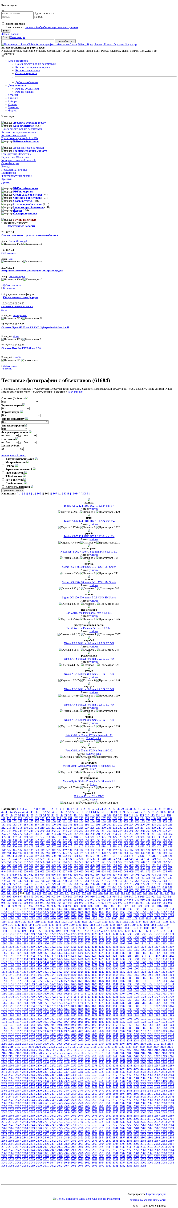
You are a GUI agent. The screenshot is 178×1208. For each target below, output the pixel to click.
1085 (150, 915)
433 (26, 849)
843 (65, 890)
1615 (4, 984)
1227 (87, 934)
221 (53, 827)
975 (109, 902)
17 (72, 808)
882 (112, 893)
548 (148, 858)
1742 (18, 999)
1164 (166, 924)
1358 (129, 949)
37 (155, 808)
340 (26, 840)
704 (154, 874)
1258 (129, 937)
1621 (46, 984)
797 (154, 884)
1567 (18, 977)
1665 (4, 990)
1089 (4, 918)
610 (148, 865)
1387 (157, 952)
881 (106, 893)
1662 (157, 987)
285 (65, 833)
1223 (60, 934)
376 (53, 843)
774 (26, 884)
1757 (122, 999)
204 (131, 824)
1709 (136, 993)
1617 (18, 984)
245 (15, 830)
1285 (143, 940)
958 (15, 902)
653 (42, 871)
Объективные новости (21, 225)
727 (109, 877)
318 (76, 837)
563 (59, 862)
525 (20, 858)
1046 (53, 912)
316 (64, 837)
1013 (166, 905)
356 (115, 840)
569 (92, 862)
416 (103, 846)
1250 (73, 937)
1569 (32, 977)
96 (52, 815)
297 (131, 833)
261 (104, 830)
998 (65, 905)
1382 (122, 952)
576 (131, 862)
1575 (73, 977)
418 (114, 846)
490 (170, 852)
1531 (115, 971)
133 (81, 818)
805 (26, 887)
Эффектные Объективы (15, 157)
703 (148, 874)
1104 (107, 918)
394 (154, 843)
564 (65, 862)
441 (70, 849)
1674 (67, 990)
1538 (164, 971)
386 (109, 843)
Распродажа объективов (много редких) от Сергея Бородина (32, 270)
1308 (129, 943)
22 (93, 808)
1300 (73, 943)
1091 (18, 918)
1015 (11, 909)
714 (37, 877)
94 (44, 815)
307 (15, 837)
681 (26, 874)
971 (87, 902)
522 (3, 858)
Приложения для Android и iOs (19, 138)
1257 (122, 937)
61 (82, 812)
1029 (108, 909)
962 (37, 902)
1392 (18, 956)
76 (144, 812)
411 (76, 846)
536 (81, 858)
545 (131, 858)
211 (170, 824)
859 (154, 890)
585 (9, 865)
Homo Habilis (93, 738)
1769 (32, 1002)
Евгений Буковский (18, 241)
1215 (4, 934)
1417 (18, 959)
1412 (157, 956)
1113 (168, 918)
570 (98, 862)
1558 (129, 974)
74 (136, 812)
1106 (121, 918)
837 (31, 890)
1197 (51, 930)
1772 (53, 1002)
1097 (60, 918)
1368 (25, 952)
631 (92, 868)
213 (9, 827)
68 (111, 812)
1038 (171, 909)
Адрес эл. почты (44, 13)
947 (126, 899)
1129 (104, 921)
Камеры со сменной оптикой (18, 160)
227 (87, 827)
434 (31, 849)
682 (31, 874)
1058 (136, 912)
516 (142, 855)
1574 (67, 977)
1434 (136, 959)
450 (120, 849)
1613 (164, 981)
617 (15, 868)
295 (120, 833)
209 (159, 824)
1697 (53, 993)
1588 (164, 977)
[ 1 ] (19, 493)
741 (15, 880)
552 (170, 858)
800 (170, 884)
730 (126, 877)
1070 (46, 915)
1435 (143, 959)
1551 (80, 974)
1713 (164, 993)
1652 (87, 987)
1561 (150, 974)
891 (162, 893)
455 (148, 849)
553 (3, 862)
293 (109, 833)
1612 (157, 981)
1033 (136, 909)
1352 (87, 949)
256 (76, 830)
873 (61, 893)
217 (31, 827)
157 (42, 821)
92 (36, 815)
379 (70, 843)
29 (122, 808)
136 (98, 818)
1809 (136, 1006)
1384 (136, 952)
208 (154, 824)
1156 (112, 924)
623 (48, 868)
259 (92, 830)
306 (9, 837)
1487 (157, 965)
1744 (32, 999)
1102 (94, 918)
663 (98, 871)
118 (169, 815)
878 (89, 893)
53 (48, 812)
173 (131, 821)
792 (126, 884)
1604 (101, 981)
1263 (164, 937)
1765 (4, 1002)
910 (92, 896)
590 (37, 865)
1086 (157, 915)
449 (115, 849)
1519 (32, 971)
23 (97, 808)
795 (142, 884)
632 (98, 868)
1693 (25, 993)
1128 (98, 921)
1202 (86, 930)
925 (3, 899)
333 (159, 837)
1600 (73, 981)
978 (126, 902)
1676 (80, 990)
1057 (129, 912)
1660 (143, 987)
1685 (143, 990)
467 (42, 852)
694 (98, 874)
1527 (87, 971)
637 (126, 868)
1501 (80, 968)
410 (70, 846)
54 (52, 812)
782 (70, 884)
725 (98, 877)
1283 (129, 940)
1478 (94, 965)
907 (76, 896)
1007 (125, 905)
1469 (32, 965)
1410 (143, 956)
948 (131, 899)
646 (3, 871)
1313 (164, 943)
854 (126, 890)
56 (61, 812)
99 (65, 815)
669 (131, 871)
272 (165, 830)
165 (87, 821)
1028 (101, 909)
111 (131, 815)
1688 (164, 990)
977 (120, 902)
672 (148, 871)
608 (137, 865)
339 (20, 840)
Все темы (7, 368)
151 (9, 821)
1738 (164, 996)
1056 (122, 912)
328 (131, 837)
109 (120, 815)
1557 (122, 974)
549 (154, 858)
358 (126, 840)
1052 (94, 912)
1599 (67, 981)
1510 (143, 968)
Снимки (13, 97)
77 (148, 812)
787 (98, 884)
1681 (115, 990)
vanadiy (17, 357)
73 (132, 812)
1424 (67, 959)
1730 (108, 996)
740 (9, 880)
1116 (17, 921)
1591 (11, 981)
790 (115, 884)
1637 (157, 984)
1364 (171, 949)
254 (65, 830)
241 (165, 827)
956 (3, 902)
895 (9, 896)
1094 (39, 918)
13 (55, 808)
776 (37, 884)
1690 (4, 993)
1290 (4, 943)
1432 (122, 959)
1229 (101, 934)
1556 (115, 974)
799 (165, 884)
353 (98, 840)
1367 (18, 952)
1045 (46, 912)
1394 (32, 956)
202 (120, 824)
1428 (94, 959)
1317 (18, 946)
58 (69, 812)
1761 (150, 999)
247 (26, 830)
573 (115, 862)
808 (42, 887)
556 (20, 862)
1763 (164, 999)
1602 (87, 981)
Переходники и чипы (14, 169)
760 (120, 880)
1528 (94, 971)
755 (92, 880)
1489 (171, 965)
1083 (136, 915)
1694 (32, 993)
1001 (83, 905)
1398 (60, 956)
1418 (25, 959)
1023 (67, 909)
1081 (122, 915)
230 (104, 827)
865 (15, 893)
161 (65, 821)
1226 (80, 934)
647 (9, 871)
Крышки (6, 179)
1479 (101, 965)
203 (126, 824)
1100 (80, 918)
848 (92, 890)
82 (169, 812)
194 (76, 824)
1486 (150, 965)
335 (170, 837)
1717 (18, 996)
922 (159, 896)
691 (81, 874)
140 (120, 818)
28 (118, 808)
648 (15, 871)
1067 (25, 915)
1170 (38, 927)
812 (64, 887)
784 (81, 884)
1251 (80, 937)
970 (81, 902)
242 (170, 827)
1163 (160, 924)
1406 (115, 956)
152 (15, 821)
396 (165, 843)
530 (48, 858)
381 (81, 843)
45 (15, 812)
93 (40, 815)
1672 (53, 990)
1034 (143, 909)
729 (120, 877)
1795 (39, 1006)
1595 (39, 981)
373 (37, 843)
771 (9, 884)
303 (165, 833)
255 (70, 830)
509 (104, 855)
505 (81, 855)
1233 (129, 934)
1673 (60, 990)
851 (109, 890)
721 (76, 877)
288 (81, 833)
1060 (150, 912)
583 (170, 862)
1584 (136, 977)
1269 (32, 940)
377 (59, 843)
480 (115, 852)
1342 (18, 949)
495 (26, 855)
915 (120, 896)
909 (87, 896)
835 (20, 890)
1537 (157, 971)
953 (159, 899)
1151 (78, 924)
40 (168, 808)
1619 (32, 984)
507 (92, 855)
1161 (146, 924)
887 (139, 893)
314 (53, 837)
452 (131, 849)
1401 (80, 956)
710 (15, 877)
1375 (73, 952)
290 (92, 833)
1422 (53, 959)
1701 (80, 993)
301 (154, 833)
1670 (39, 990)
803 (15, 887)
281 (42, 833)
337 (9, 840)
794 (137, 884)
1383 (129, 952)
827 (148, 887)
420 (126, 846)
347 (65, 840)
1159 (133, 924)
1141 (11, 924)
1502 (87, 968)
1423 (60, 959)
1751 (80, 999)
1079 (108, 915)
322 (98, 837)
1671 (46, 990)
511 (115, 855)
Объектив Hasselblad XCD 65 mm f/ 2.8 (21, 348)
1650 (73, 987)
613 (165, 865)
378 (65, 843)
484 (137, 852)
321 (92, 837)
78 (153, 812)
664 (104, 871)
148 (165, 818)
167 (98, 821)
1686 (150, 990)
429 (3, 849)
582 (165, 862)
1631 (115, 984)
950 (142, 899)
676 (170, 871)
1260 (143, 937)
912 (103, 896)
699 (126, 874)
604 (115, 865)
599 (87, 865)
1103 (101, 918)
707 (170, 874)
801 (3, 887)
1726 (80, 996)
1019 (39, 909)
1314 (171, 943)
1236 (150, 934)
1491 (11, 968)
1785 (143, 1002)
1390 (4, 956)
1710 (143, 993)
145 (148, 818)
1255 (108, 937)
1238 (164, 934)
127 (48, 818)
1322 (53, 946)
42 (2, 812)
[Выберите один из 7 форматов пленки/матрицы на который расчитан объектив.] (21, 411)
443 (81, 849)
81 (165, 812)
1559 (136, 974)
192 (65, 824)
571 (104, 862)
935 (59, 899)
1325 (73, 946)
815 (81, 887)
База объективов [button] (18, 60)
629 (81, 868)
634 (109, 868)
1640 (4, 987)
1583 (129, 977)
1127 (91, 921)
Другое (5, 182)
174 (137, 821)
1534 (136, 971)
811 (59, 887)
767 (159, 880)
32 (135, 808)
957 (9, 902)
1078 (101, 915)
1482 (122, 965)
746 (42, 880)
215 (20, 827)
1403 (94, 956)
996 (53, 905)
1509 (136, 968)
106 (104, 815)
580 (154, 862)
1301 (80, 943)
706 (165, 874)
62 (86, 812)
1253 (94, 937)
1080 (115, 915)
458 (165, 849)
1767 (18, 1002)
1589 (171, 977)
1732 (122, 996)
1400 (73, 956)
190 (53, 824)
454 (142, 849)
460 (3, 852)
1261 (150, 937)
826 (142, 887)
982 (148, 902)
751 (70, 880)
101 (76, 815)
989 (15, 905)
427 (165, 846)
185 (26, 824)
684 (42, 874)
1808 (129, 1006)
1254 (101, 937)
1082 (129, 915)
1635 (143, 984)
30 (126, 808)
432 (20, 849)
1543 (25, 974)
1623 (60, 984)
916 (126, 896)
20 (84, 808)
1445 (39, 962)
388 (120, 843)
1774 (67, 1002)
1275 (73, 940)
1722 (53, 996)
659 (76, 871)
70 (119, 812)
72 (128, 812)
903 (53, 896)
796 (148, 884)
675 (165, 871)
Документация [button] (17, 85)
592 (48, 865)
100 (70, 815)
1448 (60, 962)
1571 (46, 977)
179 (165, 821)
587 (20, 865)
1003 (97, 905)
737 (165, 877)
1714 (171, 993)
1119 (37, 921)
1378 (94, 952)
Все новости (9, 288)
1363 (164, 949)
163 (76, 821)
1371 (46, 952)
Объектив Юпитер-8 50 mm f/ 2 (17, 306)
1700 (73, 993)
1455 (108, 962)
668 (126, 871)
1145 (38, 924)
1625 (73, 984)
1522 (53, 971)
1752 (87, 999)
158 (48, 821)
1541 (11, 974)
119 (3, 818)
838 (37, 890)
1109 (141, 918)
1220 (39, 934)
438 (53, 849)
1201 (79, 930)
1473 (60, 965)
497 (37, 855)
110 (126, 815)
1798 (60, 1006)
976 (115, 902)
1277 (87, 940)
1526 (80, 971)
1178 (92, 927)
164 (81, 821)
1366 (11, 952)
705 (159, 874)
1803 (94, 1006)
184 (20, 824)
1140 (4, 924)
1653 (94, 987)
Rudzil (93, 768)
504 (76, 855)
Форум (12, 110)
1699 (67, 993)
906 (70, 896)
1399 (67, 956)
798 (159, 884)
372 (31, 843)
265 (126, 830)
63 (90, 812)
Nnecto (94, 799)
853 (120, 890)
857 (142, 890)
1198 (58, 930)
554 (9, 862)
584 (3, 865)
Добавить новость (12, 285)
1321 (46, 946)
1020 (46, 909)
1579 (101, 977)
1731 (115, 996)
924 (170, 896)
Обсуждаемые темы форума (20, 297)
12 (51, 808)
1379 (101, 952)
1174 (65, 927)
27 (114, 808)
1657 (122, 987)
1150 (72, 924)
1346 (46, 949)
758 (109, 880)
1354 (101, 949)
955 (170, 899)
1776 (80, 1002)
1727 (87, 996)
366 (170, 840)
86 (11, 815)
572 (109, 862)
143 (137, 818)
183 (15, 824)
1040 (11, 912)
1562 (157, 974)
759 (115, 880)
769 (170, 880)
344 (48, 840)
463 (20, 852)
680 (20, 874)
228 (92, 827)
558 (31, 862)
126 (42, 818)
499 (48, 855)
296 (126, 833)
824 (131, 887)
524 (15, 858)
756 (98, 880)
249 (37, 830)
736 (159, 877)
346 (59, 840)
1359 (136, 949)
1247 (53, 937)
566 (76, 862)
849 (98, 890)
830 (165, 887)
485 (142, 852)
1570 (39, 977)
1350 (73, 949)
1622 (53, 984)
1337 (157, 946)
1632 (122, 984)
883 (117, 893)
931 (37, 899)
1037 (164, 909)
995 (48, 905)
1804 (101, 1006)
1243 (25, 937)
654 (48, 871)
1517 (18, 971)
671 (142, 871)
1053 (101, 912)
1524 (67, 971)
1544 (32, 974)
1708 (129, 993)
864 (9, 893)
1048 (67, 912)
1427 (87, 959)
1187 (153, 927)
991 (26, 905)
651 (31, 871)
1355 (108, 949)
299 (142, 833)
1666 (11, 990)
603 (109, 865)
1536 (150, 971)
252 (53, 830)
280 (37, 833)
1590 (4, 981)
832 (3, 890)
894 (3, 896)
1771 (46, 1002)
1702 (87, 993)
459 (170, 849)
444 (87, 849)
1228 (94, 934)
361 (142, 840)
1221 (46, 934)
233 (120, 827)
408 (59, 846)
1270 (39, 940)
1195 (38, 930)
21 (89, 808)
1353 (94, 949)
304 (170, 833)
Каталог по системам (27, 70)
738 (170, 877)
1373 (60, 952)
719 (64, 877)
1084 (143, 915)
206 (142, 824)
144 (142, 818)
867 (28, 893)
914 (114, 896)
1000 (76, 905)
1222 (53, 934)
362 (148, 840)
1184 (133, 927)
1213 (162, 930)
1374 (67, 952)
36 (151, 808)
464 (26, 852)
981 (142, 902)
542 (115, 858)
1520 (39, 971)
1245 (39, 937)
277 (20, 833)
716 (48, 877)
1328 (94, 946)
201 (115, 824)
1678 (94, 990)
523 (9, 858)
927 (15, 899)
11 (47, 808)
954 (165, 899)
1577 (87, 977)
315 (59, 837)
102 (81, 815)
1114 (4, 921)
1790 (4, 1006)
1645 (39, 987)
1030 (115, 909)
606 (126, 865)
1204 (100, 930)
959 (20, 902)
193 (70, 824)
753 (81, 880)
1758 (129, 999)
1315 (4, 946)
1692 (18, 993)
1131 (118, 921)
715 (42, 877)
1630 (108, 984)
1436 (150, 959)
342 (37, 840)
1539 (171, 971)
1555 (108, 974)
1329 (101, 946)
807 (37, 887)
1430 (108, 959)
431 (15, 849)
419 (120, 846)
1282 (122, 940)
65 (98, 812)
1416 (11, 959)
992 (31, 905)
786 (92, 884)
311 (37, 837)
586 (15, 865)
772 (15, 884)
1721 (46, 996)
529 (42, 858)
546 (137, 858)
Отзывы (13, 94)
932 (42, 899)
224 (70, 827)
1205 (107, 930)
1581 (115, 977)
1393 (25, 956)
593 (53, 865)
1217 (18, 934)
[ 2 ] (24, 493)
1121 (50, 921)
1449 (67, 962)
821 (114, 887)
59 (73, 812)
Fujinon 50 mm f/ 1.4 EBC (89, 796)
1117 (23, 921)
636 (120, 868)
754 (87, 880)
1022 (60, 909)
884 (123, 893)
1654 (101, 987)
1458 (129, 962)
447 (104, 849)
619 (26, 868)
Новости (13, 107)
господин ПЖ (20, 315)
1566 (11, 977)
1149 (65, 924)
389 (126, 843)
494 (20, 855)
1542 (18, 974)
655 (53, 871)
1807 (122, 1006)
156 (37, 821)
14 (59, 808)
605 (120, 865)
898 (26, 896)
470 (59, 852)
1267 (18, 940)
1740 (4, 999)
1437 (157, 959)
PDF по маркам (24, 91)
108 (115, 815)
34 (143, 808)
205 (137, 824)
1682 (122, 990)
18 (76, 808)
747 (48, 880)
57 (65, 812)
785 (87, 884)
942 (98, 899)
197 (92, 824)
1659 (136, 987)
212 (3, 827)
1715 (4, 996)
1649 (67, 987)
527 (31, 858)
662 (92, 871)
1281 (115, 940)
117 (163, 815)
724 (92, 877)
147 (159, 818)
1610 (143, 981)
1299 (67, 943)
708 (3, 877)
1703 (94, 993)
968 (70, 902)
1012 (160, 905)
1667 (18, 990)
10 (43, 808)
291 (98, 833)
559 (37, 862)
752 (76, 880)
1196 (44, 930)
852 (115, 890)
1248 (60, 937)
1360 (143, 949)
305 (3, 837)
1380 (108, 952)
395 (159, 843)
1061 (157, 912)
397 (170, 843)
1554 (101, 974)
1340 (4, 949)
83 (173, 812)
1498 (60, 968)
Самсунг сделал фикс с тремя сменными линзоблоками (29, 235)
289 (87, 833)
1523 (60, 971)
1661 (150, 987)
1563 (164, 974)
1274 (67, 940)
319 (81, 837)
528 (37, 858)
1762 (157, 999)
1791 (11, 1006)
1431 (115, 959)
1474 (67, 965)
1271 (46, 940)
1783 (129, 1002)
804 (20, 887)
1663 (164, 987)
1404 (101, 956)
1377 (87, 952)
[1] (2, 309)
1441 (11, 962)
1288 (164, 940)
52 (44, 812)
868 (34, 893)
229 (98, 827)
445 (92, 849)
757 (104, 880)
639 (137, 868)
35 (147, 808)
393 (148, 843)
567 (81, 862)
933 (48, 899)
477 (98, 852)
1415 (4, 959)
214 (15, 827)
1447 (53, 962)
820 (109, 887)
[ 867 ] (55, 493)
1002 (90, 905)
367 (3, 843)
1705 (108, 993)
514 (131, 855)
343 (42, 840)
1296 (46, 943)
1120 (43, 921)
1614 (171, 981)
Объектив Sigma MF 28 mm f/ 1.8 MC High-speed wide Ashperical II (35, 327)
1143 (24, 924)
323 (103, 837)
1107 (128, 918)
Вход (5, 37)
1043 (32, 912)
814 (76, 887)
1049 (73, 912)
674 (159, 871)
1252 (87, 937)
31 (130, 808)
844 (70, 890)
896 (15, 896)
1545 (39, 974)
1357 (122, 949)
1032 (129, 909)
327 (126, 837)
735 (153, 877)
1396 (46, 956)
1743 (25, 999)
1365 (4, 952)
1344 (32, 949)
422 (137, 846)
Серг (11, 258)
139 (114, 818)
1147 (51, 924)
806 (31, 887)
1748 (60, 999)
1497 (53, 968)
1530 (108, 971)
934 (53, 899)
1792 (18, 1006)
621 (37, 868)
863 (3, 893)
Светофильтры (10, 163)
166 (92, 821)
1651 (80, 987)
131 (70, 818)
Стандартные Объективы (16, 153)
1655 (108, 987)
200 (109, 824)
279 (31, 833)
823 (126, 887)
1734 (136, 996)
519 (159, 855)
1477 (87, 965)
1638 (164, 984)
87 (15, 815)
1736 (150, 996)
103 (87, 815)
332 (153, 837)
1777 (87, 1002)
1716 (11, 996)
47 (23, 812)
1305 (108, 943)
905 (65, 896)
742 (20, 880)
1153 (92, 924)
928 (20, 899)
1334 (136, 946)
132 (76, 818)
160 (59, 821)
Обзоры (13, 101)
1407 (122, 956)
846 (81, 890)
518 (153, 855)
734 (148, 877)
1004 (104, 905)
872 (56, 893)
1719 (32, 996)
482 (126, 852)
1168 (24, 927)
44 (11, 812)
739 (3, 880)
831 (170, 887)
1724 (67, 996)
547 (142, 858)
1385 (143, 952)
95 (48, 815)
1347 (53, 949)
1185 (139, 927)
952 (154, 899)
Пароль (38, 16)
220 (48, 827)
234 (126, 827)
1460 (143, 962)
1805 (108, 1006)
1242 (18, 937)
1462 (157, 962)
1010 (146, 905)
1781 (115, 1002)
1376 (80, 952)
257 (81, 830)
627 (70, 868)
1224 (67, 934)
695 (104, 874)
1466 (11, 965)
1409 (136, 956)
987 (3, 905)
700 (131, 874)
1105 (114, 918)
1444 (32, 962)
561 (48, 862)
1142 (17, 924)
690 (76, 874)
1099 (73, 918)
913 (109, 896)
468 (48, 852)
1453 (94, 962)
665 (109, 871)
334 (165, 837)
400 (15, 846)
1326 (80, 946)
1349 (67, 949)
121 (14, 818)
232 (115, 827)
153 (20, 821)
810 (53, 887)
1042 (25, 912)
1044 (39, 912)
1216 (11, 934)
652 (37, 871)
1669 (32, 990)
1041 (18, 912)
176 (148, 821)
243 (3, 830)
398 (3, 846)
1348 (60, 949)
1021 (53, 909)
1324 (67, 946)
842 (59, 890)
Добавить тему (10, 366)
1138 (165, 921)
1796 (46, 1006)
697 (115, 874)
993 (37, 905)
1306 (115, 943)
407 (53, 846)
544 (126, 858)
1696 (46, 993)
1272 (53, 940)
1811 (150, 1006)
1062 (164, 912)
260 (98, 830)
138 (109, 818)
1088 (171, 915)
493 (15, 855)
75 (140, 812)
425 (153, 846)
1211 (148, 930)
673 (154, 871)
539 (98, 858)
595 (65, 865)
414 (92, 846)
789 (109, 884)
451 (126, 849)
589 (31, 865)
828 (153, 887)
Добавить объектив (26, 82)
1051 (87, 912)
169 (109, 821)
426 (159, 846)
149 (170, 818)
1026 (87, 909)
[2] (6, 309)
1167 (17, 927)
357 (120, 840)
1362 (157, 949)
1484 (136, 965)
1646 (46, 987)
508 (98, 855)
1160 (139, 924)
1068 (32, 915)
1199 (65, 930)
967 (65, 902)
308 (20, 837)
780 (59, 884)
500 (53, 855)
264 (120, 830)
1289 (171, 940)
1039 (4, 912)
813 (70, 887)
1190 (4, 930)
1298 (60, 943)
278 (26, 833)
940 (87, 899)
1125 (77, 921)
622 (42, 868)
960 (26, 902)
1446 (46, 962)
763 (137, 880)
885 (128, 893)
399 (9, 846)
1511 (150, 968)
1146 (44, 924)
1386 (150, 952)
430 (9, 849)
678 (9, 874)
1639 (171, 984)
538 (92, 858)
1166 (11, 927)
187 (37, 824)
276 (15, 833)
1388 (164, 952)
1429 (101, 959)
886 (134, 893)
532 (59, 858)
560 (42, 862)
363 (154, 840)
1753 (94, 999)
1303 (94, 943)
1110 (148, 918)
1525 (73, 971)
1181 (112, 927)
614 (170, 865)
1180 (105, 927)
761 (126, 880)
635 (115, 868)
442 (76, 849)
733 (142, 877)
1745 (39, 999)
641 (148, 868)
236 (137, 827)
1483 (129, 965)
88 (19, 815)
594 (59, 865)
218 (37, 827)
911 (98, 896)
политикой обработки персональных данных (51, 27)
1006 (118, 905)
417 (109, 846)
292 (104, 833)
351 (87, 840)
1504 (101, 968)
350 (81, 840)
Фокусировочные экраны (16, 175)
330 (142, 837)
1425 (73, 959)
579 (148, 862)
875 (73, 893)
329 (137, 837)
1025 (80, 909)
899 (31, 896)
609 (142, 865)
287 (76, 833)
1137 (159, 921)
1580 (108, 977)
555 (15, 862)
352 (92, 840)
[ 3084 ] (75, 493)
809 (48, 887)
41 (172, 808)
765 (148, 880)
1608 (129, 981)
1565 (4, 977)
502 (65, 855)
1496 (46, 968)
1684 (136, 990)
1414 (171, 956)
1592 (18, 981)
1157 (119, 924)
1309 (136, 943)
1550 (73, 974)
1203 (93, 930)
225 (76, 827)
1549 (67, 974)
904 (59, 896)
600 (92, 865)
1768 (25, 1002)
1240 (4, 937)
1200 (72, 930)
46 (19, 812)
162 (70, 821)
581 (159, 862)
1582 (122, 977)
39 (164, 808)
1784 (136, 1002)
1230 (108, 934)
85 (7, 815)
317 (70, 837)
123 (25, 818)
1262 (157, 937)
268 (142, 830)
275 (9, 833)
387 (115, 843)
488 (159, 852)
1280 (108, 940)
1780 (108, 1002)
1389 (171, 952)
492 (9, 855)
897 (20, 896)
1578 (94, 977)
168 (104, 821)
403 (31, 846)
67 (107, 812)
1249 (67, 937)
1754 (101, 999)
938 (76, 899)
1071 (53, 915)
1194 (31, 930)
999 (70, 905)
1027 (94, 909)
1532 (122, 971)
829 (159, 887)
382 (87, 843)
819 (103, 887)
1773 (60, 1002)
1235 (143, 934)
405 (42, 846)
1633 (129, 984)
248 (31, 830)
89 (23, 815)
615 (3, 868)
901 (42, 896)
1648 (60, 987)
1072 (60, 915)
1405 (108, 956)
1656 (115, 987)
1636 (150, 984)
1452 (87, 962)
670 (137, 871)
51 (40, 812)
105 (98, 815)
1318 (25, 946)
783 (76, 884)
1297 (53, 943)
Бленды (5, 166)
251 (48, 830)
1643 (25, 987)
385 (104, 843)
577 (137, 862)
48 (27, 812)
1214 (169, 930)
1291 (11, 943)
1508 (129, 968)
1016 (18, 909)
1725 (73, 996)
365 (165, 840)
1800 (73, 1006)
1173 (58, 927)
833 (9, 890)
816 (87, 887)
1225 (73, 934)
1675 (73, 990)
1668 (25, 990)
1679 (101, 990)
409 (65, 846)
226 (81, 827)
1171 (44, 927)
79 (157, 812)
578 (142, 862)
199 (104, 824)
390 (131, 843)
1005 (111, 905)
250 (42, 830)
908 (81, 896)
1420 (39, 959)
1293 (25, 943)
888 (145, 893)
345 (53, 840)
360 (137, 840)
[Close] (2, 10)
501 (59, 855)
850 (104, 890)
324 (109, 837)
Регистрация (17, 37)
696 (109, 874)
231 (109, 827)
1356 (115, 949)
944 (109, 899)
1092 (25, 918)
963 (42, 902)
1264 (171, 937)
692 (87, 874)
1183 (126, 927)
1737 (157, 996)
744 (31, 880)
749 (59, 880)
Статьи (12, 104)
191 (59, 824)
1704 (101, 993)
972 (92, 902)
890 (156, 893)
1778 (94, 1002)
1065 (11, 915)
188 (42, 824)
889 (150, 893)
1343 (25, 949)
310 (31, 837)
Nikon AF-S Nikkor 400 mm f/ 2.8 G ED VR (89, 643)
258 (87, 830)
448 (109, 849)
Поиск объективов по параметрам (35, 63)
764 (142, 880)
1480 (108, 965)
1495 (39, 968)
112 (136, 815)
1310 (143, 943)
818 (98, 887)
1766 (11, 1002)
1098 (67, 918)
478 (104, 852)
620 (31, 868)
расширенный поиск (13, 455)
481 (120, 852)
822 (120, 887)
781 (65, 884)
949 (137, 899)
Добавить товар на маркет (28, 147)
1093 (32, 918)
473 (76, 852)
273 (170, 830)
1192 (17, 930)
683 (37, 874)
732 (137, 877)
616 (9, 868)
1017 (25, 909)
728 (114, 877)
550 (159, 858)
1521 (46, 971)
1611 (150, 981)
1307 (122, 943)
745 (37, 880)
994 (42, 905)
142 (131, 818)
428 (170, 846)
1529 (101, 971)
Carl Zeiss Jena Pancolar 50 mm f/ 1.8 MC (89, 612)
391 (137, 843)
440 (65, 849)
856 (137, 890)
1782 (122, 1002)
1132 (125, 921)
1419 (32, 959)
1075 (80, 915)
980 (137, 902)
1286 (150, 940)
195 (81, 824)
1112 (161, 918)
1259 (136, 937)
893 (173, 893)
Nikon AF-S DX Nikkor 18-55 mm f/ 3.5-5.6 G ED (89, 551)
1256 (115, 937)
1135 (145, 921)
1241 (11, 937)
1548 (60, 974)
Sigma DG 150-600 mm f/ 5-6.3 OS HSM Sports (89, 566)
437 (48, 849)
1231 (115, 934)
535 (76, 858)
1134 (138, 921)
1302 (87, 943)
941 (92, 899)
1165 (4, 927)
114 (147, 815)
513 (126, 855)
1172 (51, 927)
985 (165, 902)
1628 (94, 984)
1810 (143, 1006)
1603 (94, 981)
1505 (108, 968)
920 (148, 896)
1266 (11, 940)
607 (131, 865)
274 (3, 833)
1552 (87, 974)
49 (32, 812)
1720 (39, 996)
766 (154, 880)
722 (81, 877)
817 (92, 887)
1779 (101, 1002)
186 (31, 824)
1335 (143, 946)
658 (70, 871)
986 (170, 902)
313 (48, 837)
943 (104, 899)
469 (53, 852)
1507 (122, 968)
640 (142, 868)
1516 (11, 971)
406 (48, 846)
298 (137, 833)
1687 (157, 990)
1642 (18, 987)
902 (48, 896)
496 (31, 855)
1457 (122, 962)
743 (26, 880)
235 (131, 827)
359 (131, 840)
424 (148, 846)
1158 (126, 924)
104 (92, 815)
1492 (18, 968)
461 (9, 852)
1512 (157, 968)
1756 (115, 999)
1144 (31, 924)
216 (26, 827)
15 (64, 808)
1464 (171, 962)
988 (9, 905)
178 (159, 821)
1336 (150, 946)
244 (9, 830)
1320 (39, 946)
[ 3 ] (29, 493)
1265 (4, 940)
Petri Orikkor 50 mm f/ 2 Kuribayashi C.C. (89, 735)
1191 (11, 930)
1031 (122, 909)
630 (87, 868)
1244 (32, 937)
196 (87, 824)
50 (36, 812)
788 (104, 884)
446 (98, 849)
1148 (58, 924)
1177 (85, 927)
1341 (11, 949)
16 (68, 808)
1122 (57, 921)
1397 (53, 956)
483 (131, 852)
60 (77, 812)
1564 (171, 974)
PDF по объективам (27, 88)
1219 (32, 934)
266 (131, 830)
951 (148, 899)
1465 (4, 965)
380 (76, 843)
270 (154, 830)
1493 (25, 968)
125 (37, 818)
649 (20, 871)
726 (103, 877)
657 (65, 871)
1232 (122, 934)
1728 (94, 996)
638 (131, 868)
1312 (157, 943)
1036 (157, 909)
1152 (85, 924)
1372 (53, 952)
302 (159, 833)
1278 (94, 940)
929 (26, 899)
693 (92, 874)
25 (105, 808)
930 (31, 899)
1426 (80, 959)
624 (53, 868)
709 (9, 877)
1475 (73, 965)
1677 (87, 990)
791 (120, 884)
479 (109, 852)
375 (48, 843)
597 (76, 865)
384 (98, 843)
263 (115, 830)
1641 (11, 987)
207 (148, 824)
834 (15, 890)
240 (159, 827)
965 (53, 902)
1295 (39, 943)
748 (53, 880)
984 (159, 902)
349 (76, 840)
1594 (32, 981)
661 (87, 871)
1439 (171, 959)
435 (37, 849)
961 (31, 902)
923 (165, 896)
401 (20, 846)
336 (3, 840)
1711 (150, 993)
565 (70, 862)
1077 (94, 915)
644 (165, 868)
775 (31, 884)
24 (101, 808)
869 (39, 893)
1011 (153, 905)
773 (20, 884)
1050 (80, 912)
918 (137, 896)
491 (3, 855)
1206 (113, 930)
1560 (143, 974)
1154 (99, 924)
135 (92, 818)
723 (87, 877)
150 (3, 821)
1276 (80, 940)
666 (115, 871)
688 (65, 874)
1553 (94, 974)
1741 (11, 999)
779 (53, 884)
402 (26, 846)
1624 (67, 984)
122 (20, 818)
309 (26, 837)
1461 (150, 962)
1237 (157, 934)
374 (42, 843)
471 (65, 852)
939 (81, 899)
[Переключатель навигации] (2, 56)
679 (15, 874)
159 (53, 821)
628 (76, 868)
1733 (129, 996)
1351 (80, 949)
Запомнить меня (15, 23)
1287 (157, 940)
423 (142, 846)
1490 (4, 968)
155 (31, 821)
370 (20, 843)
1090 (11, 918)
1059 (143, 912)
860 (159, 890)
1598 (60, 981)
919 (142, 896)
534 (70, 858)
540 (104, 858)
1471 (46, 965)
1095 (46, 918)
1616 (11, 984)
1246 (46, 937)
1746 (46, 999)
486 (148, 852)
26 (109, 808)
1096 (53, 918)
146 (153, 818)
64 (94, 812)
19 (80, 808)
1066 (18, 915)
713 (31, 877)
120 (9, 818)
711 (20, 877)
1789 (171, 1002)
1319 (32, 946)
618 (20, 868)
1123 (64, 921)
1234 (136, 934)
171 (120, 821)
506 (87, 855)
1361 (150, 949)
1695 (39, 993)
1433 (129, 959)
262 (109, 830)
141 (126, 818)
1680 (108, 990)
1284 (136, 940)
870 (45, 893)
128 (53, 818)
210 (165, 824)
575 (126, 862)
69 (115, 812)
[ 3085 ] (85, 493)
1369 (32, 952)
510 (109, 855)
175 (142, 821)
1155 (105, 924)
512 (120, 855)
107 (109, 815)
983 (154, 902)
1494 (32, 968)
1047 (60, 912)
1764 (171, 999)
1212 (155, 930)
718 (59, 877)
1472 (53, 965)
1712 (157, 993)
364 (159, 840)
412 (81, 846)
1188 (160, 927)
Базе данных (75, 391)
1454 (101, 962)
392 (142, 843)
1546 (46, 974)
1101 (87, 918)
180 (170, 821)
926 (9, 899)
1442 (18, 962)
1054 (108, 912)
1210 (141, 930)
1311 (150, 943)
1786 (150, 1002)
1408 (129, 956)
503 (70, 855)
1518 (25, 971)
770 (3, 884)
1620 (39, 984)
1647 (53, 987)
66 (103, 812)
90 (27, 815)
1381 (115, 952)
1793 (25, 1006)
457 (159, 849)
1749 (67, 999)
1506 (115, 968)
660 (81, 871)
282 (48, 833)
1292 (18, 943)
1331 (115, 946)
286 (70, 833)
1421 (46, 959)
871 (50, 893)
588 (26, 865)
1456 (115, 962)
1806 (115, 1006)
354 (104, 840)
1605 (108, 981)
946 (120, 899)
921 (153, 896)
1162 (153, 924)
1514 (171, 968)
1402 (87, 956)
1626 (80, 984)
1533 (129, 971)
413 (87, 846)
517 (148, 855)
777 (42, 884)
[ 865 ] (39, 493)
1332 (122, 946)
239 (154, 827)
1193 (24, 930)
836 (26, 890)
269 (148, 830)
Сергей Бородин (17, 276)
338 (15, 840)
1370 (39, 952)
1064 (4, 915)
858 (148, 890)
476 (92, 852)
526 (26, 858)
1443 (25, 962)
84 (2, 815)
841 (53, 890)
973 (98, 902)
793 (131, 884)
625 (59, 868)
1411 (150, 956)
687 (59, 874)
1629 (101, 984)
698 (120, 874)
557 (26, 862)
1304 (101, 943)
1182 (119, 927)
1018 (32, 909)
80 (161, 812)
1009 (139, 905)
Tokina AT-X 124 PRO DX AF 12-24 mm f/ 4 (89, 505)
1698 (60, 993)
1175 (72, 927)
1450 (73, 962)
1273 (60, 940)
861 (165, 890)
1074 (73, 915)
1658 (129, 987)
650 (26, 871)
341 (31, 840)
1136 (152, 921)
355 (109, 840)
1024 (73, 909)
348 (70, 840)
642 (154, 868)
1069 (39, 915)
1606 (115, 981)
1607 (122, 981)
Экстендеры (8, 172)
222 (59, 827)
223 (65, 827)
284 (59, 833)
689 (70, 874)
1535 (143, 971)
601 (98, 865)
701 (137, 874)
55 (57, 812)
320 (87, 837)
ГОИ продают (8, 253)
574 (120, 862)
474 (81, 852)
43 (7, 812)
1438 (164, 959)
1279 (101, 940)
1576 (80, 977)
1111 (154, 918)
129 (59, 818)
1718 (25, 996)
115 (153, 815)
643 (159, 868)
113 (142, 815)
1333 (129, 946)
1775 (73, 1002)
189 (48, 824)
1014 (4, 909)
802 (9, 887)
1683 (129, 990)
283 (53, 833)
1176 (78, 927)
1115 (10, 921)
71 (123, 812)
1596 (46, 981)
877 (84, 893)
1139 (172, 921)
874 (67, 893)
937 (70, 899)
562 (53, 862)
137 (103, 818)
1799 (67, 1006)
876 (78, 893)
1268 (25, 940)
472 (70, 852)
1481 (115, 965)
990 (20, 905)
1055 (115, 912)
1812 (157, 1006)
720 (70, 877)
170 (115, 821)
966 (59, 902)
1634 (136, 984)
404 (37, 846)
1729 (101, 996)
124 (31, 818)
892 (167, 893)
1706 (115, 993)
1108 (134, 918)
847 (87, 890)
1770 (39, 1002)
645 (170, 868)
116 (158, 815)
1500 (73, 968)
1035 (150, 909)
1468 (25, 965)
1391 (11, 956)
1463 (164, 962)
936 (65, 899)
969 (76, 902)
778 (48, 884)
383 (92, 843)
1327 (87, 946)
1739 (171, 996)
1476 (80, 965)
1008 (132, 905)
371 (26, 843)
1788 (164, 1002)
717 (53, 877)
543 (120, 858)
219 (42, 827)
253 (59, 830)
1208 (127, 930)
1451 (80, 962)
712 (25, 877)
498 (42, 855)
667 (120, 871)
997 (59, 905)
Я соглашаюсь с (41, 27)
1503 (94, 968)
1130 (111, 921)
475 (87, 852)
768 (165, 880)
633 (104, 868)
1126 (84, 921)
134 (87, 818)
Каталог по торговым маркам (32, 67)
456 (154, 849)
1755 (108, 999)
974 (104, 902)
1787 (157, 1002)
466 (37, 852)
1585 (143, 977)
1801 (80, 1006)
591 (42, 865)
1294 (32, 943)
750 (65, 880)
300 (148, 833)
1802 (87, 1006)
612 (159, 865)
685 (48, 874)
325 (114, 837)
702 (142, 874)
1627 (87, 984)
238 (148, 827)
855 (131, 890)
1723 (60, 996)
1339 (171, 946)
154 (26, 821)
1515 (4, 971)
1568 (25, 977)
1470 (39, 965)
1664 (171, 987)
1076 (87, 915)
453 (137, 849)
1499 (67, 968)
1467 (18, 965)
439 (59, 849)
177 (154, 821)
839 (42, 890)
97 (57, 815)
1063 (171, 912)
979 (131, 902)
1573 (60, 977)
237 (142, 827)
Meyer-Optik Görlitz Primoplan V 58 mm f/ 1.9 (89, 765)
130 (64, 818)
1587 (157, 977)
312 (42, 837)
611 (154, 865)
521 (170, 855)
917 (131, 896)
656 (59, 871)
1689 (171, 990)
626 (65, 868)
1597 (53, 981)
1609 (136, 981)
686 (53, 874)
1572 (53, 977)
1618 (25, 984)
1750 (73, 999)
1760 (143, 999)
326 (120, 837)
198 (98, 824)
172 (126, 821)
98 (61, 815)
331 (148, 837)
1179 (99, 927)
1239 (171, 934)
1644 (32, 987)
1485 (143, 965)
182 (9, 824)
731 (131, 877)
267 (137, 830)
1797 (53, 1006)
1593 (25, 981)
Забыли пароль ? (11, 34)
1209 (134, 930)
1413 (164, 956)
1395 (39, 956)
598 (81, 865)
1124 (71, 921)
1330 (108, 946)
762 (131, 880)
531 (53, 858)
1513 (164, 968)
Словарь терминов (26, 73)
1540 (4, 974)
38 (160, 808)
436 (42, 849)
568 (87, 862)
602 (104, 865)
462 (15, 852)
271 (159, 830)
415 (98, 846)
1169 (31, 927)
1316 (11, 946)
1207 (120, 930)
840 (48, 890)
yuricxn (93, 508)
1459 (136, 962)
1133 (132, 921)
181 (3, 824)
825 (137, 887)
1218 (25, 934)
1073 (67, 915)
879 (95, 893)
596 (70, 865)
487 (154, 852)
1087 (164, 915)
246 (20, 830)
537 (87, 858)
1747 (53, 999)
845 (76, 890)
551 (165, 858)
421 (131, 846)
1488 (164, 965)
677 (3, 874)
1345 (39, 949)
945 (115, 899)
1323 (60, 946)
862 (170, 890)
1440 (4, 962)
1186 (146, 927)
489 (165, 852)
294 (115, 833)
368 (9, 843)
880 (100, 893)
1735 (143, 996)
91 (32, 815)
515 (137, 855)
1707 (122, 993)
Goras (16, 336)
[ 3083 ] (66, 493)
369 (15, 843)
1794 (32, 1006)
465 (31, 852)
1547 (53, 974)
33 (139, 808)
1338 (164, 946)
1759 (136, 999)
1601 (80, 981)
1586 (150, 977)
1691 (11, 993)
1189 (166, 927)
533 (65, 858)
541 (109, 858)
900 (37, 896)
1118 (30, 921)
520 (165, 855)
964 (48, 902)
